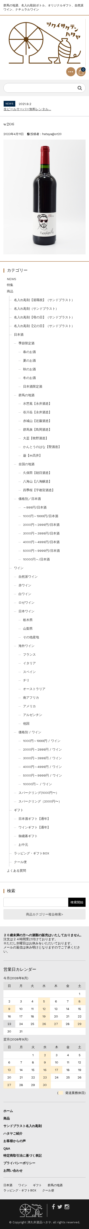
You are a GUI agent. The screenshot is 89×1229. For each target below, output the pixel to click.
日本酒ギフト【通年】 (34, 818)
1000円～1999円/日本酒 (40, 516)
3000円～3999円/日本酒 (41, 533)
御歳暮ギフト (28, 836)
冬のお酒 (29, 378)
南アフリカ (31, 697)
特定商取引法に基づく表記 (22, 1155)
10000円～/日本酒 (36, 559)
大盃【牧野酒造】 (36, 438)
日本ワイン (26, 611)
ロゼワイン (26, 602)
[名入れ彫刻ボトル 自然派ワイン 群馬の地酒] (44, 43)
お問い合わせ (13, 1170)
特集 (10, 285)
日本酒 (19, 334)
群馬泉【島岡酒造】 (37, 429)
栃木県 (28, 620)
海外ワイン (26, 646)
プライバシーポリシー (19, 1163)
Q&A (6, 1148)
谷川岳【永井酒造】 (37, 412)
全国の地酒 (26, 464)
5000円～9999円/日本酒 (41, 550)
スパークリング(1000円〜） (38, 793)
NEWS (11, 279)
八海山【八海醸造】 (37, 481)
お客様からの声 (14, 1141)
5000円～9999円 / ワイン (42, 775)
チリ (26, 680)
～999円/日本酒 (35, 507)
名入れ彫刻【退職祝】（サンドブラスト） (44, 300)
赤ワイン (24, 585)
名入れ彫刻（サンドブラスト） (36, 308)
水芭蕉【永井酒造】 (37, 403)
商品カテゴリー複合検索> (44, 914)
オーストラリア (34, 689)
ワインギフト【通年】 (34, 827)
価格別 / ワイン (29, 732)
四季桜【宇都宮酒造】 (39, 490)
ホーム (8, 1111)
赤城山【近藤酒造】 (37, 421)
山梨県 (28, 628)
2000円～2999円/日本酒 (41, 524)
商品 (10, 291)
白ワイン (24, 594)
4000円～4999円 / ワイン (42, 767)
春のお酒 (29, 352)
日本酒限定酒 (32, 386)
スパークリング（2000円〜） (40, 801)
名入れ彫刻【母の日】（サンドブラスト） (44, 317)
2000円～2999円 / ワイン (42, 749)
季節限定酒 (26, 343)
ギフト (19, 810)
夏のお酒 (29, 360)
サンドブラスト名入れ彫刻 (24, 1126)
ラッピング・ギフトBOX (31, 853)
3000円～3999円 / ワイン (42, 758)
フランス (29, 654)
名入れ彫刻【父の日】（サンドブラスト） (44, 326)
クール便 (20, 862)
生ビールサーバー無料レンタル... (27, 109)
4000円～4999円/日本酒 (41, 542)
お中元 (23, 844)
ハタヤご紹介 (13, 1133)
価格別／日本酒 (29, 499)
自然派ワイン (28, 576)
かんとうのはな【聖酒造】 (42, 447)
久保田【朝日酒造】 (37, 473)
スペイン (29, 672)
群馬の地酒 (26, 395)
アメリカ (29, 706)
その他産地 (31, 637)
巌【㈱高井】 (32, 455)
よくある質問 (16, 870)
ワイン (19, 568)
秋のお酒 (29, 369)
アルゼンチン (32, 715)
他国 (26, 723)
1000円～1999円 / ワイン (41, 741)
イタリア (29, 663)
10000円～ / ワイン (37, 784)
